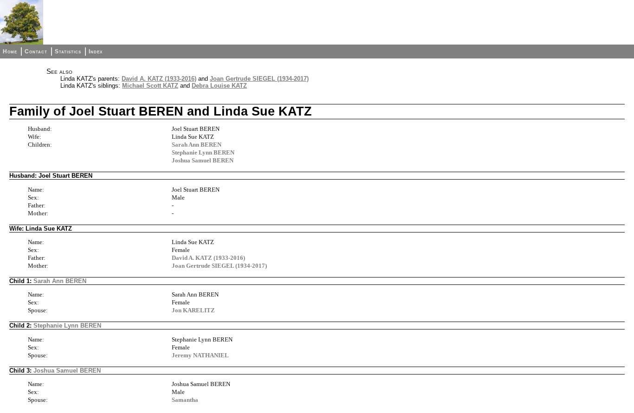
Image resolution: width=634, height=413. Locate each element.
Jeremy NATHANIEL (200, 355)
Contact (36, 51)
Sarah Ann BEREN (196, 144)
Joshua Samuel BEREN (202, 160)
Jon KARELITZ (193, 310)
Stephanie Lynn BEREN (203, 152)
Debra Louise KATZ (219, 85)
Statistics (68, 51)
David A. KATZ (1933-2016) (159, 78)
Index (96, 51)
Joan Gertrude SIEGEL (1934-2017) (259, 78)
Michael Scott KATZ (150, 85)
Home (10, 51)
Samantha (185, 399)
